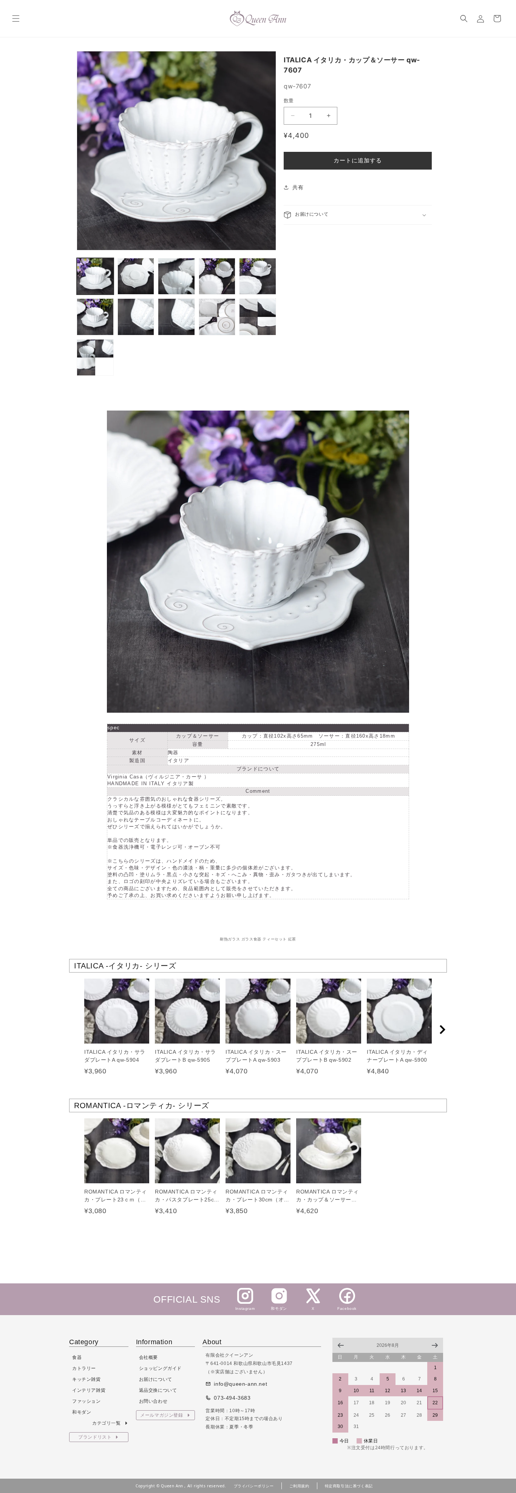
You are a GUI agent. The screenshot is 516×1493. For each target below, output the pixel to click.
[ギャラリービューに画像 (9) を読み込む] (217, 316)
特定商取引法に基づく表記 (349, 1485)
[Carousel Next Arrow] (442, 1029)
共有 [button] (297, 187)
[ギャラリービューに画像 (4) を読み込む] (217, 276)
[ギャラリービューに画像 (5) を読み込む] (257, 276)
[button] (16, 18)
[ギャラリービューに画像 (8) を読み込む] (176, 316)
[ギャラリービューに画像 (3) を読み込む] (176, 276)
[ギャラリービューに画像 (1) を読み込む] (95, 276)
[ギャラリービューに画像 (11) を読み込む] (95, 357)
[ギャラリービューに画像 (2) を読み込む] (135, 276)
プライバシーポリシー (254, 1485)
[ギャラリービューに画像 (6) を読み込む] (95, 316)
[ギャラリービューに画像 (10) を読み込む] (257, 316)
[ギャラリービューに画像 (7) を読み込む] (135, 316)
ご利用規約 (299, 1485)
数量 (289, 100)
